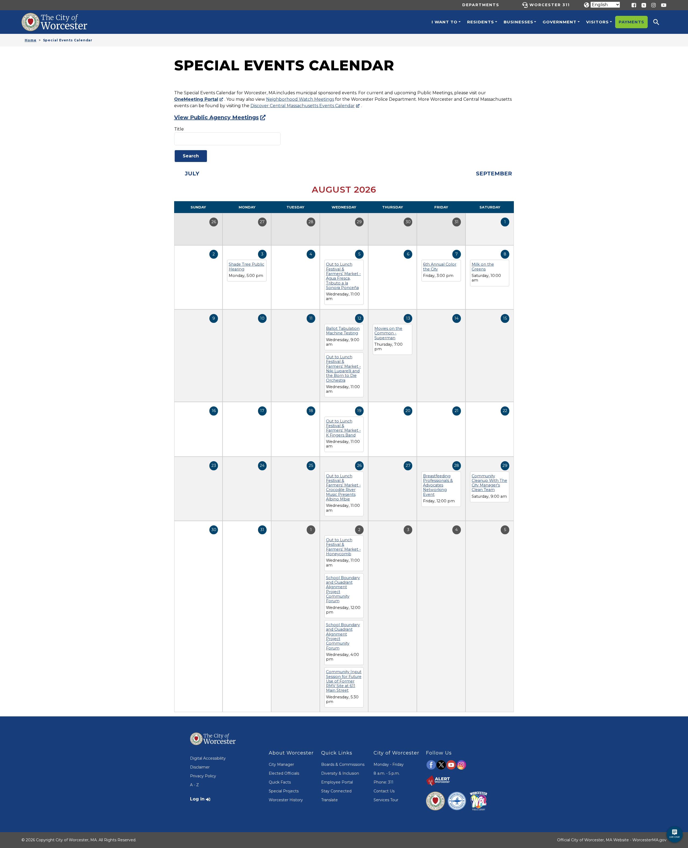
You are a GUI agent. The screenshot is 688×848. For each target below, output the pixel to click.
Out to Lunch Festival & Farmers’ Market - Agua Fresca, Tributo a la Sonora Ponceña (343, 276)
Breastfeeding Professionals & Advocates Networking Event (438, 485)
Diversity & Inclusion (340, 773)
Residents (480, 21)
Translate (329, 800)
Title (179, 129)
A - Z (194, 784)
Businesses (518, 21)
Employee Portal (337, 782)
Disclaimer (200, 767)
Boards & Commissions (342, 764)
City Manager (281, 764)
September (494, 173)
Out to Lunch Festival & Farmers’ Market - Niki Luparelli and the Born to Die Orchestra (343, 368)
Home (31, 40)
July (192, 173)
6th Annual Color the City (439, 266)
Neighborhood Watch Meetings (300, 99)
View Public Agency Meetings (216, 117)
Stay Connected (336, 791)
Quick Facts (280, 782)
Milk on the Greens (483, 266)
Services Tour (386, 800)
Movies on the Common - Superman (388, 333)
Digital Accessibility (208, 758)
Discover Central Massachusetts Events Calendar (302, 105)
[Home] (60, 16)
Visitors (597, 21)
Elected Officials (284, 773)
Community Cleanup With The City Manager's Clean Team (489, 483)
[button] (659, 22)
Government (559, 21)
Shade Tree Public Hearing (246, 266)
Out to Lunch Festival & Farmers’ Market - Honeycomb (343, 546)
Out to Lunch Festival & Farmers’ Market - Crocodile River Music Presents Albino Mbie (343, 487)
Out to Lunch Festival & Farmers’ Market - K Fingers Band (343, 428)
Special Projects (284, 791)
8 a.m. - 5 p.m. (387, 773)
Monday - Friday (389, 764)
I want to (444, 21)
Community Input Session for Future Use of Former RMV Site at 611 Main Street (343, 681)
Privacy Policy (203, 776)
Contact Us (384, 791)
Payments (631, 21)
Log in (197, 799)
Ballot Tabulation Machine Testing (343, 330)
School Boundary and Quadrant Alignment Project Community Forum (343, 589)
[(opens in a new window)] (641, 4)
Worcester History (286, 800)
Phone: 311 (383, 782)
